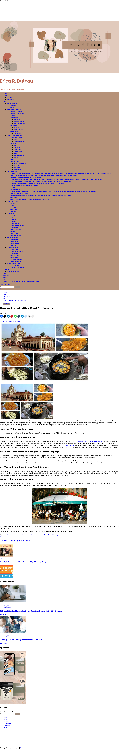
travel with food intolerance (33, 535)
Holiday (53, 191)
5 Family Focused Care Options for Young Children (21, 639)
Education (17, 147)
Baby (15, 145)
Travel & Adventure (13, 263)
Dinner (24, 185)
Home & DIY (11, 213)
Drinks (12, 187)
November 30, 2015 (14, 321)
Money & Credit (12, 237)
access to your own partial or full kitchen (89, 441)
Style (12, 107)
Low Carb (19, 193)
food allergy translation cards (50, 463)
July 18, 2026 (4, 615)
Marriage (17, 167)
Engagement (18, 133)
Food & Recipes (12, 171)
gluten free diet (69, 445)
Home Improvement (17, 225)
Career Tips (14, 115)
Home (5, 93)
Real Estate (14, 233)
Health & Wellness (13, 201)
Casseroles (56, 179)
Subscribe (3, 289)
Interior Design (15, 229)
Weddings (17, 169)
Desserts (37, 183)
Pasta (40, 195)
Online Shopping (16, 259)
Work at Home (19, 121)
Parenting (13, 143)
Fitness (12, 203)
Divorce (16, 165)
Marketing (13, 125)
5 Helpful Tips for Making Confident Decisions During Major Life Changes (31, 611)
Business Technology (17, 113)
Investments (14, 241)
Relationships (14, 161)
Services (6, 275)
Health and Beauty (16, 251)
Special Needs (19, 155)
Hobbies (13, 219)
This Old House (15, 235)
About (5, 95)
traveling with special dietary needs (51, 535)
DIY (11, 217)
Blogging (17, 119)
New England (14, 265)
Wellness (13, 211)
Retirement (14, 245)
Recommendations (16, 261)
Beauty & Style (12, 103)
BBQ (43, 175)
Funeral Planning (19, 141)
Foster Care (18, 151)
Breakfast (25, 177)
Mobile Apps (14, 255)
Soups (30, 199)
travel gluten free (20, 535)
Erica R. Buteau (16, 81)
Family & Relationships (14, 135)
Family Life (17, 149)
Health (12, 205)
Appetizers (60, 173)
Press (5, 273)
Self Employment (19, 123)
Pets (11, 159)
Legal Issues (14, 243)
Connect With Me (13, 271)
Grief (16, 139)
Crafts (12, 215)
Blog (4, 101)
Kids (15, 153)
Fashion (13, 105)
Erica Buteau (4, 321)
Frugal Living (14, 239)
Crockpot (41, 181)
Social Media (14, 131)
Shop (5, 277)
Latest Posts (7, 723)
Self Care (13, 209)
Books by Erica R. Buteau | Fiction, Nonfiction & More (21, 281)
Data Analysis (18, 129)
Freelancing (14, 117)
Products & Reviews (13, 247)
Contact (6, 269)
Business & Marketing (14, 109)
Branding (17, 127)
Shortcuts (13, 197)
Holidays (13, 221)
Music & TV (14, 257)
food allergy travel (9, 535)
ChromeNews (24, 748)
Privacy (9, 97)
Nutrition (13, 207)
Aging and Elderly (16, 137)
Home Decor (14, 223)
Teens (16, 157)
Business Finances (16, 111)
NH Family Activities (17, 267)
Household (14, 227)
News (5, 279)
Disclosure (10, 99)
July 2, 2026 (3, 643)
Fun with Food (15, 189)
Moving (12, 231)
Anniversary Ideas (20, 163)
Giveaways (14, 249)
